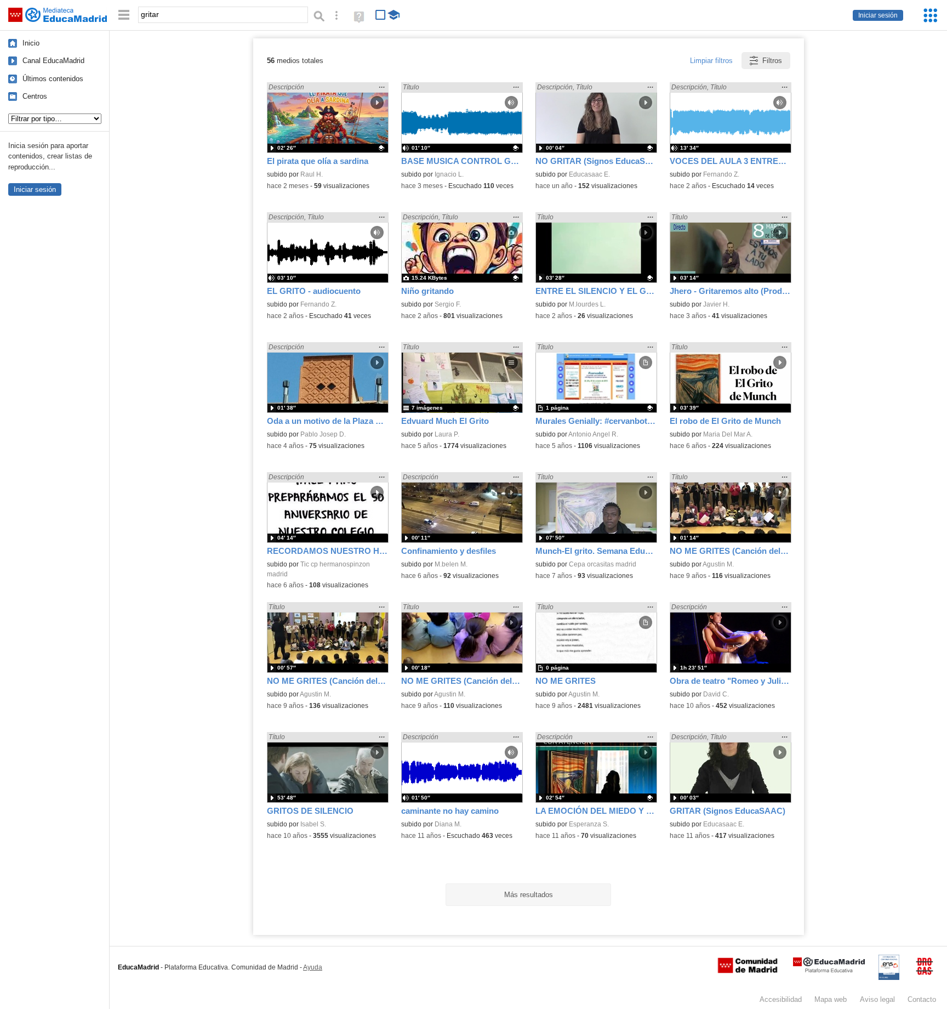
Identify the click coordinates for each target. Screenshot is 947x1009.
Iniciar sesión (878, 15)
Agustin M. (718, 564)
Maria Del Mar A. (727, 434)
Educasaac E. (589, 174)
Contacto (922, 999)
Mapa (830, 999)
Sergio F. (448, 304)
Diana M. (448, 824)
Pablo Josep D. (323, 434)
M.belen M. (451, 564)
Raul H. (311, 174)
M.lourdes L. (587, 304)
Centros (34, 96)
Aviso (877, 999)
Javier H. (716, 304)
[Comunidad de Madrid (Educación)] (747, 970)
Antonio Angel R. (593, 434)
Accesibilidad (781, 999)
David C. (716, 694)
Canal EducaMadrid (53, 60)
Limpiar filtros (711, 60)
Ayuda (312, 967)
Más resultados (528, 895)
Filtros (772, 60)
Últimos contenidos (52, 79)
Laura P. (447, 434)
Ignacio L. (449, 174)
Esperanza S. (589, 824)
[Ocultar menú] (124, 15)
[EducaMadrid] (829, 970)
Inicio (30, 43)
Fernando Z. (721, 174)
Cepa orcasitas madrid (602, 564)
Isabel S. (313, 824)
